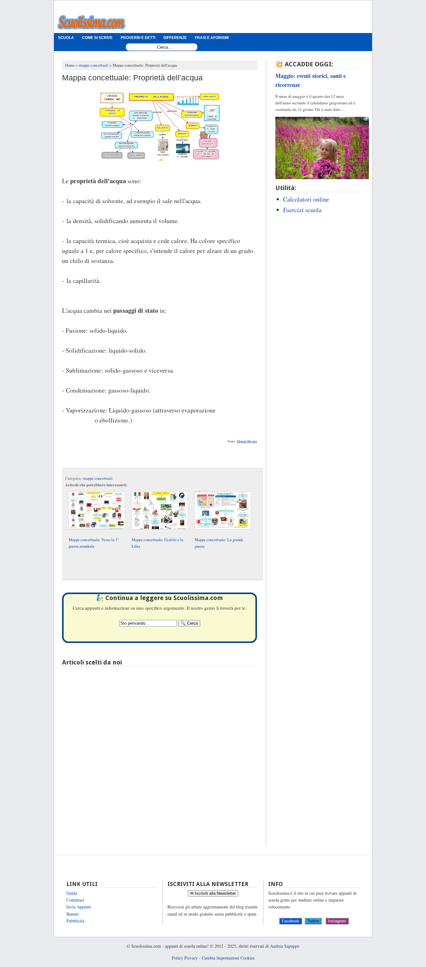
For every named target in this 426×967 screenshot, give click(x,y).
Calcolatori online (306, 199)
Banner (72, 914)
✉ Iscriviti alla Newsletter (213, 893)
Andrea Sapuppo (284, 946)
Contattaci (75, 900)
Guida (71, 893)
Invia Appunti (78, 907)
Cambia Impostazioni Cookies (228, 958)
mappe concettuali (98, 478)
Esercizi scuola (302, 210)
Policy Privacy (185, 958)
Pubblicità (75, 921)
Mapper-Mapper (247, 441)
